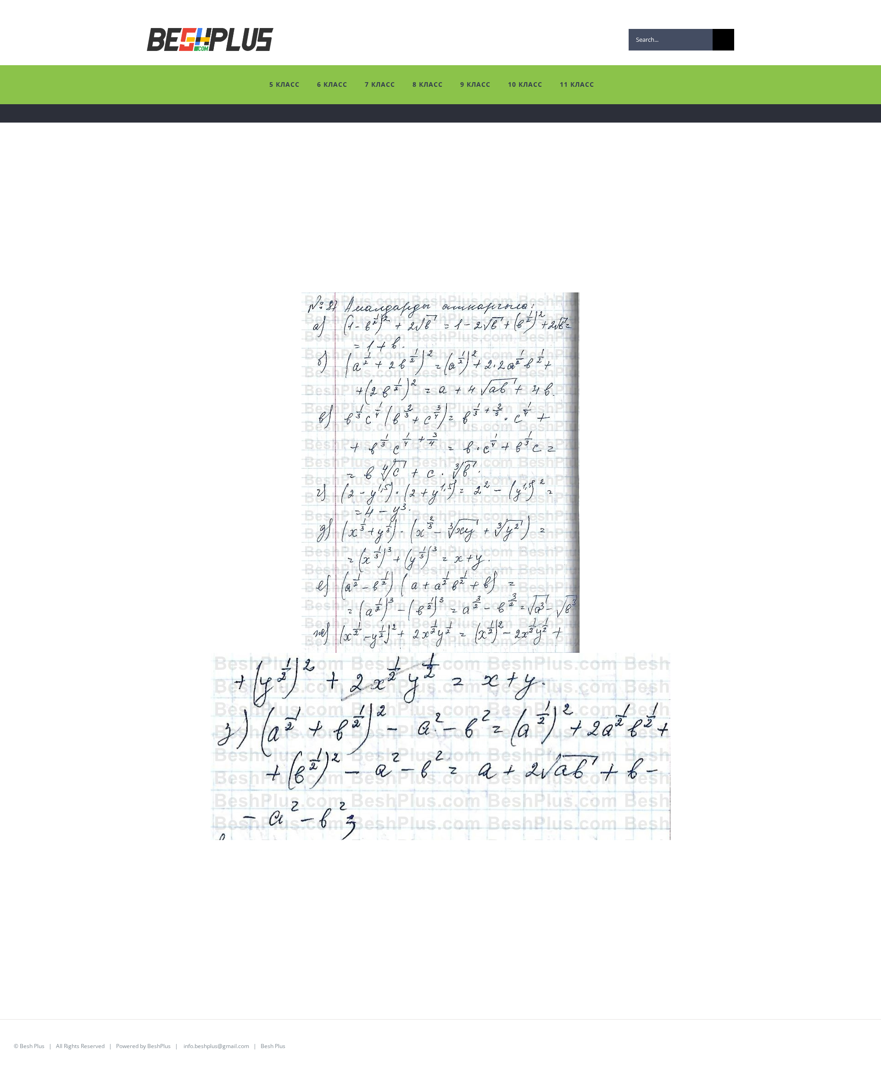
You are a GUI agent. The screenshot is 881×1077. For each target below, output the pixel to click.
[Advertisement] (289, 228)
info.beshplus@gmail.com (216, 1046)
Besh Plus (32, 1046)
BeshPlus (159, 1046)
